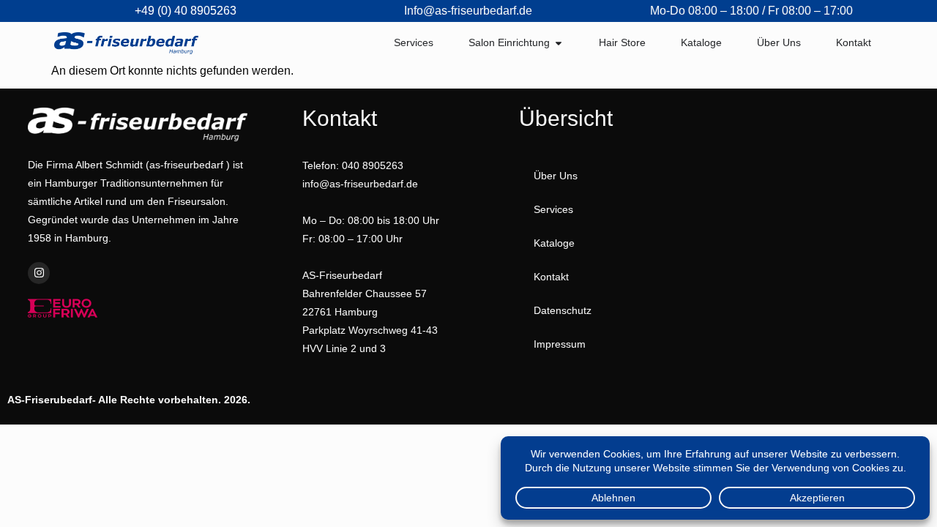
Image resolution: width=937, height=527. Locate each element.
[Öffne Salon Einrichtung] (558, 43)
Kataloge (554, 243)
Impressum (560, 344)
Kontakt (551, 277)
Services (553, 209)
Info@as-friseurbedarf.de (468, 10)
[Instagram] (39, 273)
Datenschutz (562, 310)
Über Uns (556, 176)
